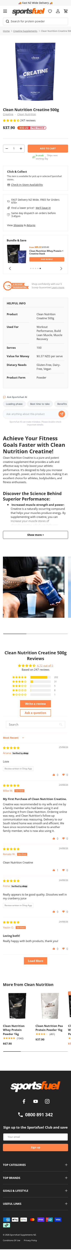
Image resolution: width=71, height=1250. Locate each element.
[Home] (35, 1088)
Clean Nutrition (26, 114)
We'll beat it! (43, 208)
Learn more (58, 287)
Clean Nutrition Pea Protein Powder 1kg (49, 1028)
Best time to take (40, 403)
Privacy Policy (30, 1240)
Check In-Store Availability (27, 184)
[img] (11, 747)
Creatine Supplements (25, 31)
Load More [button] (35, 961)
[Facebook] (24, 1102)
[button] (66, 11)
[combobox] (35, 21)
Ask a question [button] (35, 713)
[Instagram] (47, 1102)
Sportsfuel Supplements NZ (23, 1234)
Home (6, 31)
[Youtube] (36, 1102)
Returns (31, 225)
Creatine (8, 114)
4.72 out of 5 (45, 665)
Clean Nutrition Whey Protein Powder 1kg (14, 1030)
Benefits (62, 403)
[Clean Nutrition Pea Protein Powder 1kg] (50, 1005)
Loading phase (14, 403)
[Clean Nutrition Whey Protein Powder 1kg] (17, 1005)
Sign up (35, 1147)
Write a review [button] (35, 704)
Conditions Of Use (11, 1240)
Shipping (18, 225)
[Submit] (7, 21)
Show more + (35, 535)
